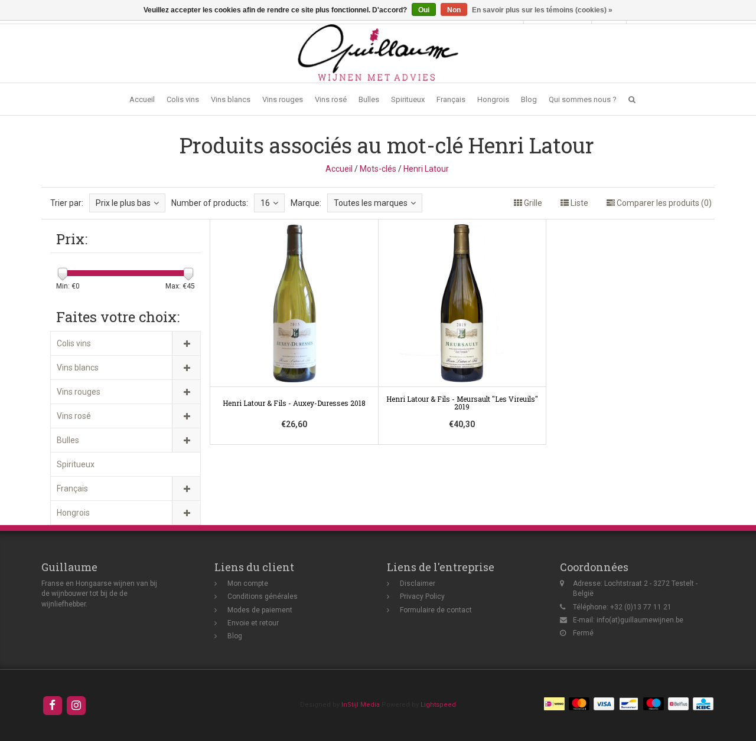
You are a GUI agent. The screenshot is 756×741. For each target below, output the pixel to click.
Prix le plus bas (123, 203)
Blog (529, 99)
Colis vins (183, 99)
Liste (578, 203)
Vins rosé (331, 99)
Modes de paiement (259, 610)
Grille (532, 203)
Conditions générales (262, 596)
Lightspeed (438, 705)
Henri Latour (426, 168)
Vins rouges (282, 99)
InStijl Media (360, 705)
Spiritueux (408, 99)
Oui (423, 10)
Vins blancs (230, 99)
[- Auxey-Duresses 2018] (294, 332)
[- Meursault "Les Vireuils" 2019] (462, 332)
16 (265, 203)
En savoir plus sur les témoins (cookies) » (542, 10)
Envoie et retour (253, 623)
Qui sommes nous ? (583, 99)
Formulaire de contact (436, 610)
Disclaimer (417, 583)
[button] (632, 99)
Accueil (142, 99)
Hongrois (493, 99)
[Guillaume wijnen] (378, 52)
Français (450, 99)
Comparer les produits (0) (663, 203)
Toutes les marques (371, 203)
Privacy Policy (422, 596)
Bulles (369, 99)
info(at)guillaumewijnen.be (640, 620)
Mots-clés (378, 168)
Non (454, 10)
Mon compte (247, 583)
